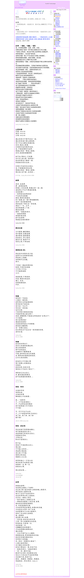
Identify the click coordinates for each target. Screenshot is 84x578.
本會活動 (57, 71)
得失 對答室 (58, 15)
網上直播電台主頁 (59, 26)
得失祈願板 (57, 41)
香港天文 (57, 81)
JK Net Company (59, 78)
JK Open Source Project (60, 88)
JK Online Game (59, 83)
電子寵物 (57, 43)
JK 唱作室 (57, 25)
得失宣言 (57, 35)
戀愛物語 (57, 24)
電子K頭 (57, 44)
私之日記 (57, 19)
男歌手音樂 (58, 55)
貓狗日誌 (57, 69)
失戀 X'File (57, 46)
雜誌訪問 (57, 80)
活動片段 (57, 72)
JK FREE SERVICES (59, 84)
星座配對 (57, 52)
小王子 (56, 62)
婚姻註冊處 (58, 53)
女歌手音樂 (58, 56)
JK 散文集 (57, 21)
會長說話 (57, 18)
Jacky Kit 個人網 (59, 85)
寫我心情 (57, 22)
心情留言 (57, 37)
